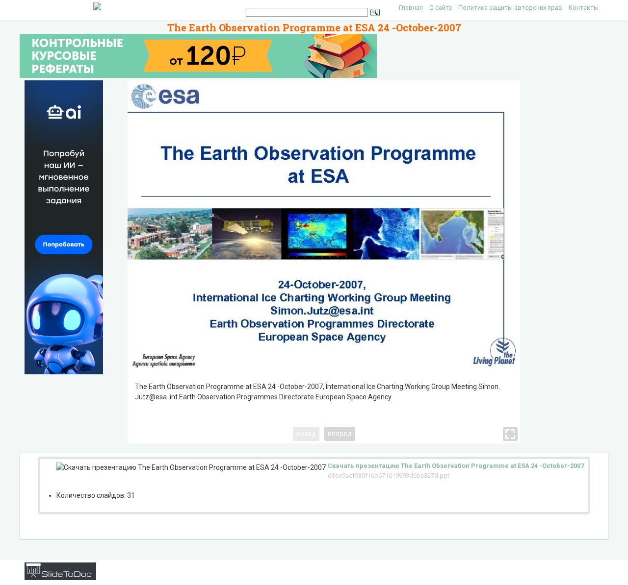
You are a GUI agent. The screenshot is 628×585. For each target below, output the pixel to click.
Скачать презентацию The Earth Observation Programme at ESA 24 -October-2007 (456, 465)
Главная (411, 7)
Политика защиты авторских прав (510, 7)
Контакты (584, 7)
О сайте (440, 7)
